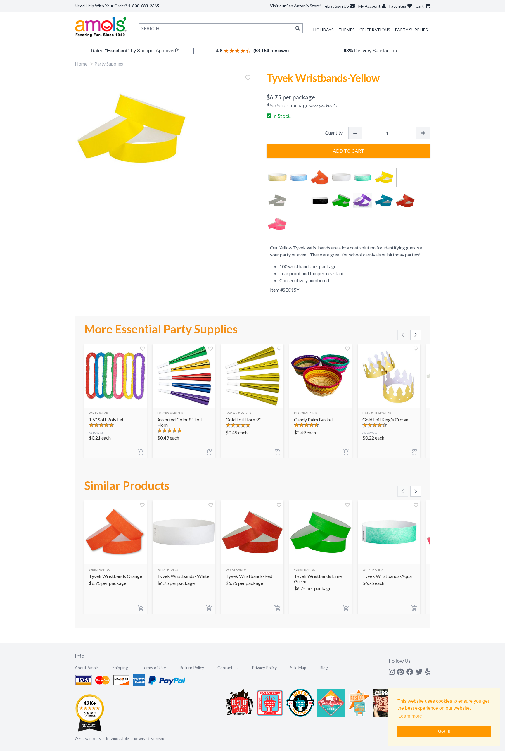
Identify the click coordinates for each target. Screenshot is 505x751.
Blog (324, 667)
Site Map (298, 667)
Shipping (120, 667)
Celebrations (374, 29)
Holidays (323, 29)
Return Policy (191, 667)
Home (81, 63)
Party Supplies (411, 29)
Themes (346, 29)
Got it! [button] (444, 731)
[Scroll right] (415, 335)
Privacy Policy (264, 667)
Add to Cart (348, 151)
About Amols (87, 667)
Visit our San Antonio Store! (295, 5)
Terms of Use (153, 667)
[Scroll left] (402, 335)
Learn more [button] (410, 716)
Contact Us (227, 667)
